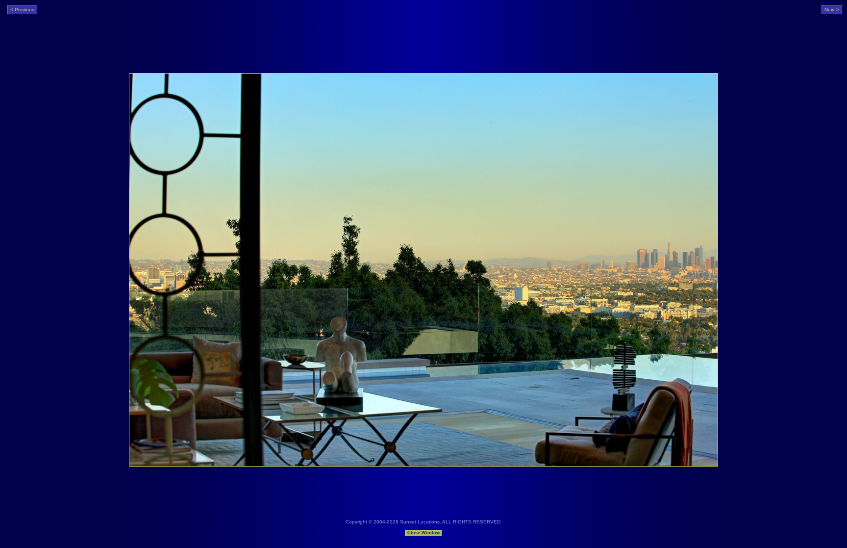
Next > (831, 9)
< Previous (22, 9)
